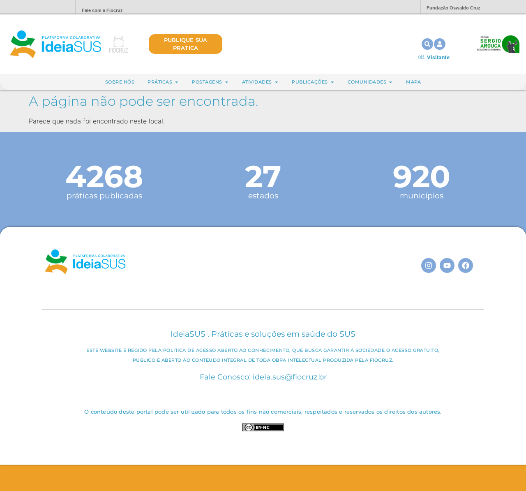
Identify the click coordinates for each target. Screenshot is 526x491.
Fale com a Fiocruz (102, 10)
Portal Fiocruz (49, 7)
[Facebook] (465, 265)
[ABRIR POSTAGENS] (226, 82)
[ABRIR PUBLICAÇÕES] (332, 82)
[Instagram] (428, 265)
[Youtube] (447, 265)
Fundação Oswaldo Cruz (453, 7)
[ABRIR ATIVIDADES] (276, 82)
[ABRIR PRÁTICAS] (176, 82)
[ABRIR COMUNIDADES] (390, 82)
